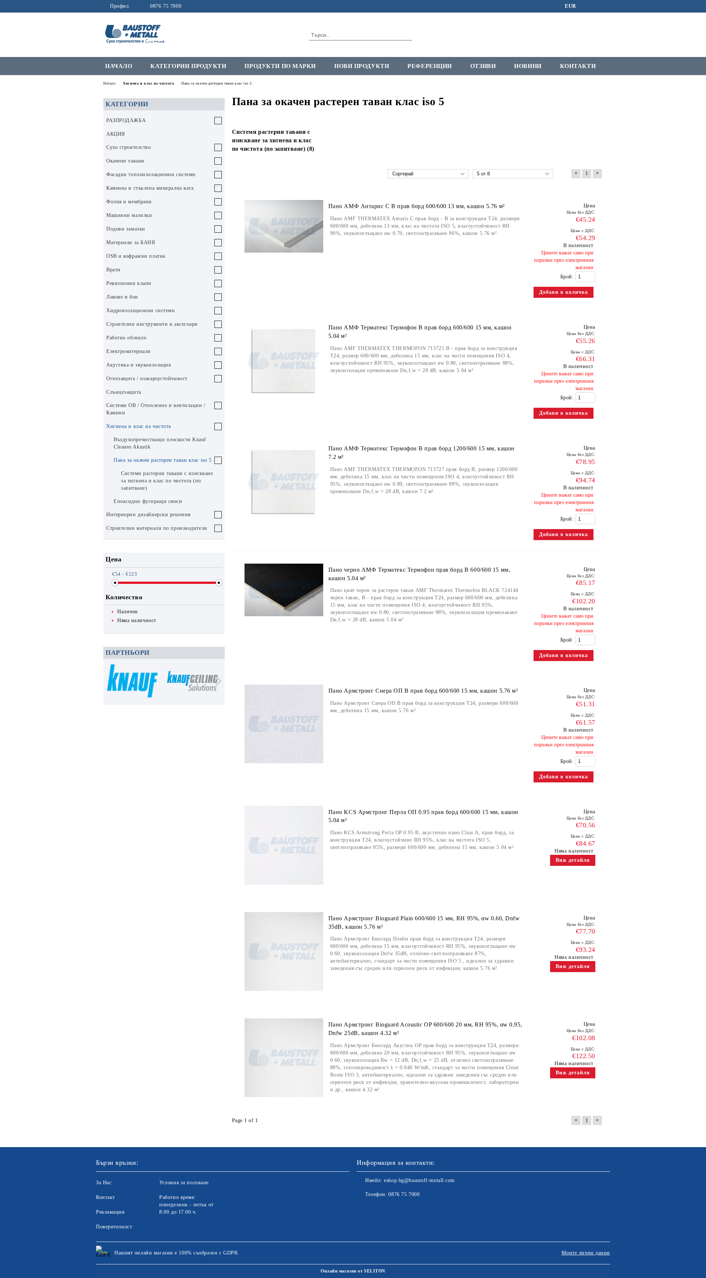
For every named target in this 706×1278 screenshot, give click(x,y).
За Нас (103, 1182)
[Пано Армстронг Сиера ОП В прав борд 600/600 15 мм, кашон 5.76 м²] (283, 767)
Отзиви (483, 66)
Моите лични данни (585, 1253)
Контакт (105, 1197)
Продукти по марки (280, 66)
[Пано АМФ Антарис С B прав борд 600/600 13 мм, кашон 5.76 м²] (283, 256)
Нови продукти (361, 66)
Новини (527, 66)
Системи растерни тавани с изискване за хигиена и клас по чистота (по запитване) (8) (273, 140)
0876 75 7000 (165, 6)
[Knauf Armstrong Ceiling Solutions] (192, 682)
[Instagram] (599, 6)
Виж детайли (573, 860)
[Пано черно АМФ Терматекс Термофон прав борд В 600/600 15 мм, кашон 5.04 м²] (283, 619)
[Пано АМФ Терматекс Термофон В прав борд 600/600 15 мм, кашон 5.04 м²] (283, 403)
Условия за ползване (184, 1182)
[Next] (216, 681)
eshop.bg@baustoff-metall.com (419, 1180)
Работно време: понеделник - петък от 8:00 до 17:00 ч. (186, 1205)
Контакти (578, 66)
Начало (118, 66)
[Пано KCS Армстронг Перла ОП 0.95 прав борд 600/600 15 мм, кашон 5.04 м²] (283, 888)
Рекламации (110, 1212)
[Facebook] (588, 6)
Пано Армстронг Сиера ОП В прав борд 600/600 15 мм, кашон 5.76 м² (423, 691)
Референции (429, 66)
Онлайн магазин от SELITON (353, 1271)
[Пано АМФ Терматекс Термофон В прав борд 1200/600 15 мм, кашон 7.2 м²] (283, 524)
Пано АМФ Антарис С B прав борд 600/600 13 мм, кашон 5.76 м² (416, 206)
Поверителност (114, 1226)
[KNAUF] (132, 681)
